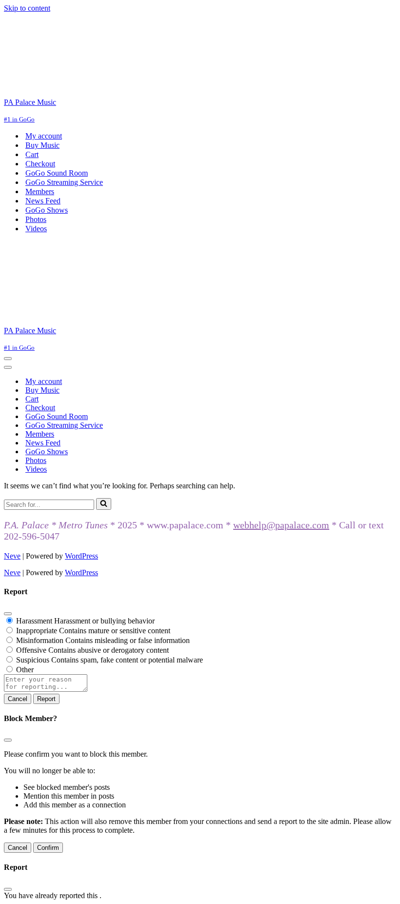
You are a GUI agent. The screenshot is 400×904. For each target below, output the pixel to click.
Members (39, 191)
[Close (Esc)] (8, 613)
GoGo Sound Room (56, 173)
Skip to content (27, 8)
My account (43, 136)
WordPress (81, 556)
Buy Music (42, 145)
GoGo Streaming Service (64, 182)
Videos (36, 228)
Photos (35, 219)
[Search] (103, 504)
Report (46, 699)
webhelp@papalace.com (281, 525)
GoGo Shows (46, 210)
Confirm (48, 847)
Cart (32, 154)
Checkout (40, 164)
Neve (12, 556)
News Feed (42, 201)
